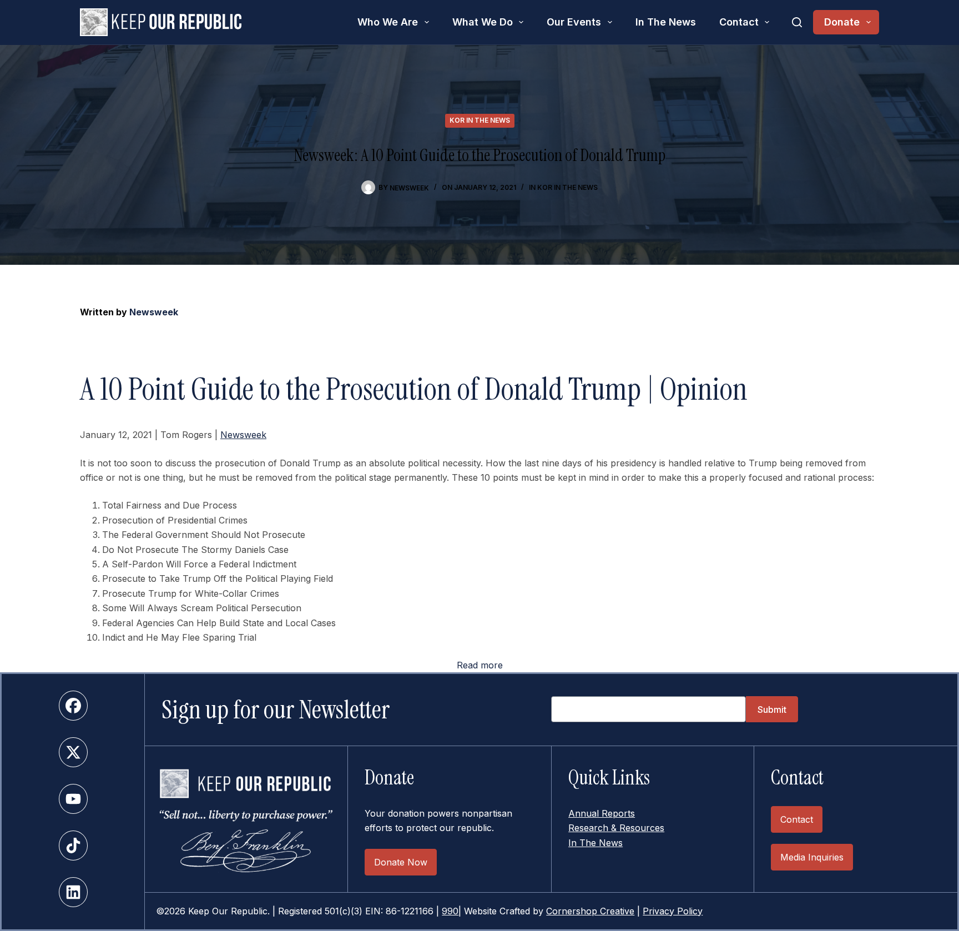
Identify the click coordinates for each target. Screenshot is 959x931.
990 (450, 911)
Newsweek (153, 312)
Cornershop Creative (590, 911)
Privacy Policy (673, 911)
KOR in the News (480, 120)
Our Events (574, 22)
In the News (665, 22)
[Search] (797, 22)
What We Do (482, 22)
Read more (480, 665)
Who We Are (387, 22)
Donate (842, 22)
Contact (739, 22)
